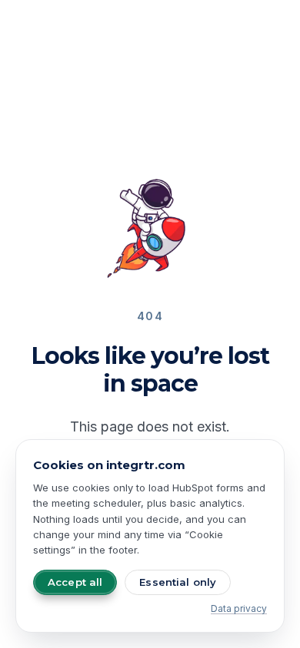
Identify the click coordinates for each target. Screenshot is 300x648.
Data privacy (239, 608)
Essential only (177, 582)
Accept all (75, 582)
